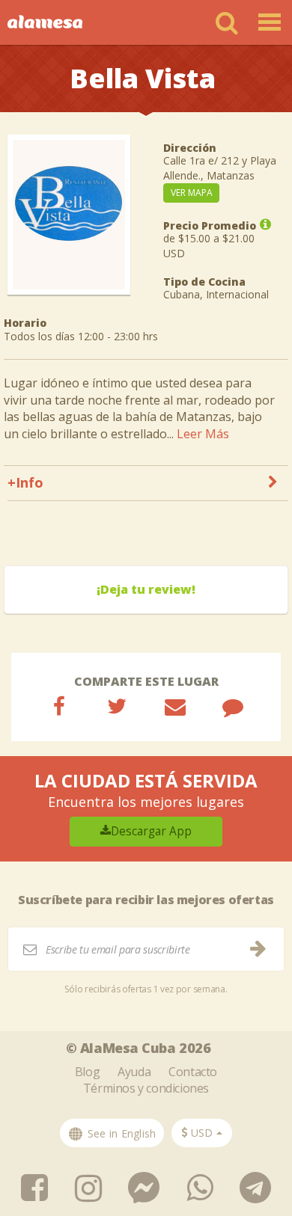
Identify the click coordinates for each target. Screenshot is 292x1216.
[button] (201, 1133)
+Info (25, 482)
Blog (87, 1071)
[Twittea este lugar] (117, 705)
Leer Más (203, 434)
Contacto (192, 1071)
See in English (120, 1133)
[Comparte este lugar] (59, 705)
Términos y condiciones (146, 1088)
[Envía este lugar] (175, 705)
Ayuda (134, 1071)
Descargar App (151, 831)
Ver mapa (192, 192)
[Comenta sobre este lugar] (232, 705)
